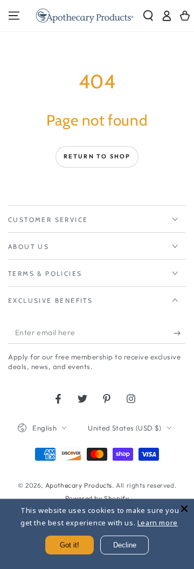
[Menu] (14, 15)
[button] (148, 15)
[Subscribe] (180, 333)
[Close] (184, 508)
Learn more (157, 523)
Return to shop (97, 156)
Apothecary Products (78, 485)
